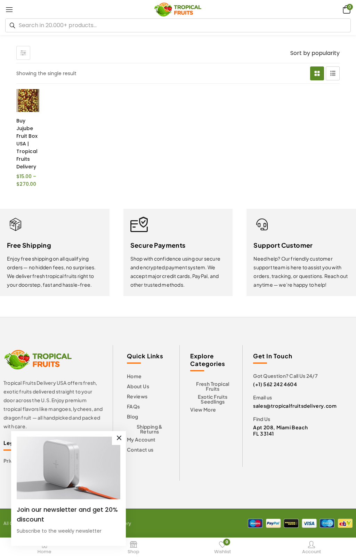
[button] (345, 9)
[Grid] (317, 73)
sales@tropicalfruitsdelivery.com (295, 406)
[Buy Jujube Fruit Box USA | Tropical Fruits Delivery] (27, 100)
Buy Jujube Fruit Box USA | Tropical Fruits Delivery (27, 143)
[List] (333, 73)
